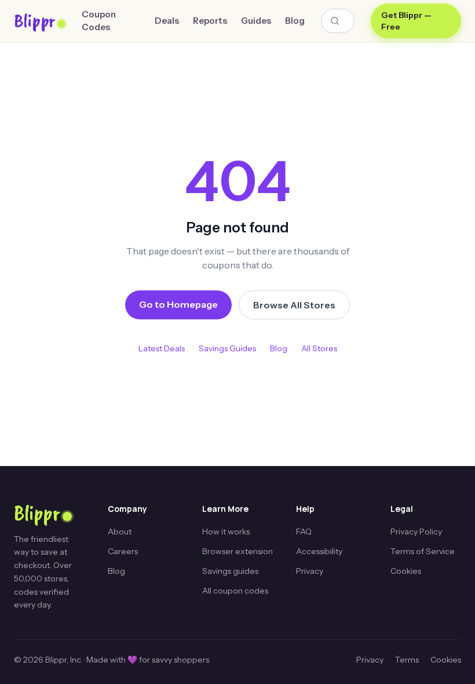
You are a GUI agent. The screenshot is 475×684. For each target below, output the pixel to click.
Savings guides (230, 571)
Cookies (405, 571)
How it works (226, 531)
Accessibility (319, 551)
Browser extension (237, 551)
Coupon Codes (99, 21)
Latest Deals (161, 348)
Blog (295, 20)
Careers (123, 551)
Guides (256, 20)
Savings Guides (227, 348)
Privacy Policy (416, 531)
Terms (407, 659)
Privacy (309, 571)
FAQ (304, 531)
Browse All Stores (294, 305)
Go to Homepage (178, 304)
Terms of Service (422, 551)
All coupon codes (235, 590)
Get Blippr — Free (406, 21)
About (119, 531)
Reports (210, 20)
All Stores (319, 348)
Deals (167, 20)
